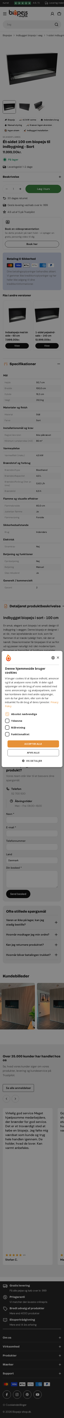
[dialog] (32, 709)
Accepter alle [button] (33, 743)
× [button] (57, 657)
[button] (32, 761)
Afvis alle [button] (33, 752)
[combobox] (53, 658)
